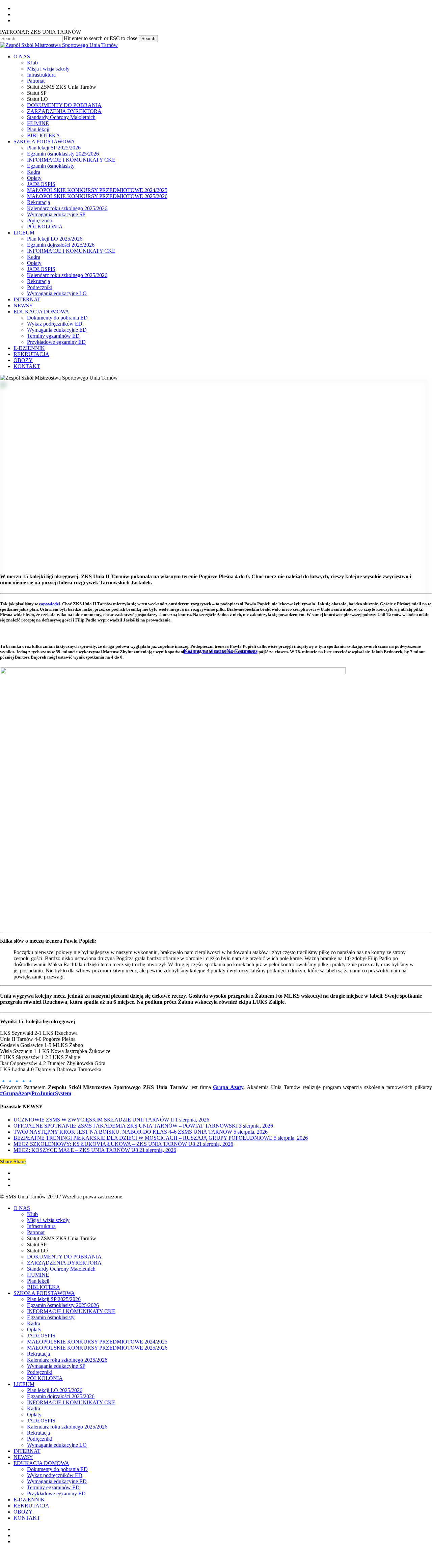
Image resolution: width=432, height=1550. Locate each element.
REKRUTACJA (31, 1506)
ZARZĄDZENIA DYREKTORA (64, 1263)
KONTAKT (27, 1518)
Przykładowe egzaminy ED (56, 1493)
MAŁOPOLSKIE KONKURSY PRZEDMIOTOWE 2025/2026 (97, 1348)
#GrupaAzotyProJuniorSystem (35, 1093)
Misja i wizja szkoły (48, 1220)
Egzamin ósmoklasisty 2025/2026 (63, 1305)
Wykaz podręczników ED (54, 1475)
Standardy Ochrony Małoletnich (61, 1269)
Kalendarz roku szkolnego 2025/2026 (67, 1360)
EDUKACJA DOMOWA (41, 1463)
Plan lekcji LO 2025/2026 (54, 1390)
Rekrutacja (38, 1354)
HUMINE (38, 1275)
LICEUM (24, 1384)
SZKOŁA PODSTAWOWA (44, 1293)
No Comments (242, 651)
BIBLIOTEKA (43, 1287)
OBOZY (23, 1512)
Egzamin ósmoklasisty (51, 1317)
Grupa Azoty (228, 1087)
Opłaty (34, 1329)
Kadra (33, 1323)
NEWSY (23, 1457)
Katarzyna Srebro (205, 650)
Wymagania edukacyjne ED (57, 1481)
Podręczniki (39, 1372)
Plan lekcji (38, 1281)
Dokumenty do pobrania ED (57, 1469)
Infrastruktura (41, 1226)
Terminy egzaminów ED (53, 1487)
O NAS (22, 1208)
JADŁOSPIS (41, 1335)
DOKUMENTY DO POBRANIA (64, 1257)
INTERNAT (27, 1451)
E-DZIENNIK (29, 1499)
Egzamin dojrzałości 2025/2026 (60, 1396)
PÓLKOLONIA (45, 1378)
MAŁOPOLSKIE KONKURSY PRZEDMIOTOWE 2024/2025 (97, 1342)
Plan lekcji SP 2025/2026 (54, 1299)
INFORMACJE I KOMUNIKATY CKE (71, 1311)
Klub (32, 1214)
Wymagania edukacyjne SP (56, 1366)
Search (148, 38)
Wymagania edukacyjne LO (57, 1445)
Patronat (36, 1232)
